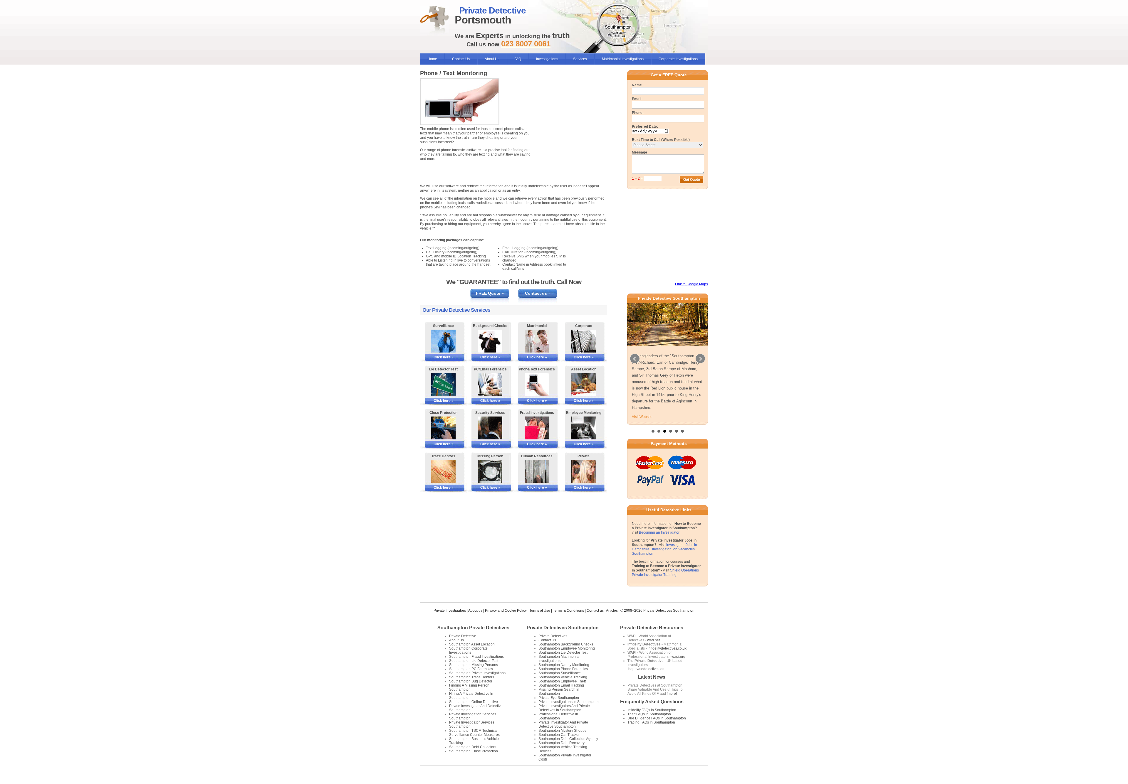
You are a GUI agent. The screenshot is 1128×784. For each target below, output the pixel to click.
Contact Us (461, 59)
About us (475, 610)
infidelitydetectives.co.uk (667, 648)
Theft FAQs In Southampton (649, 714)
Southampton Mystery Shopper (563, 731)
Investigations (547, 59)
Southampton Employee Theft (562, 681)
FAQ (517, 59)
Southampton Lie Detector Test (473, 661)
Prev (634, 358)
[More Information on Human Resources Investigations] (536, 471)
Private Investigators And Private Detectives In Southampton (564, 708)
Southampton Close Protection (473, 751)
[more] (671, 694)
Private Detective (462, 636)
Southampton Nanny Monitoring (563, 665)
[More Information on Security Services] (490, 428)
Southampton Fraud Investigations (476, 657)
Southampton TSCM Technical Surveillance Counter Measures (474, 733)
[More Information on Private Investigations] (583, 471)
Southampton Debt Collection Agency (568, 739)
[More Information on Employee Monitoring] (583, 428)
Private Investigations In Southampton (568, 702)
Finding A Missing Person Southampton (469, 687)
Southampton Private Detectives (473, 627)
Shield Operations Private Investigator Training (665, 572)
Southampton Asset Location (472, 644)
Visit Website (642, 417)
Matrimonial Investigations (623, 59)
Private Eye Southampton (558, 698)
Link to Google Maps (691, 284)
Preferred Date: (645, 126)
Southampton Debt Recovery (561, 743)
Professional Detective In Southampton (558, 716)
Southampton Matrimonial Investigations (559, 659)
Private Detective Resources (651, 627)
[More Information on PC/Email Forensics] (490, 384)
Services (580, 59)
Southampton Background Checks (565, 644)
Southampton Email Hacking (561, 685)
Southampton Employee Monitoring (566, 648)
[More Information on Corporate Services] (583, 341)
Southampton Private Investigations (477, 673)
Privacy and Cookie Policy (506, 610)
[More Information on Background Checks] (490, 341)
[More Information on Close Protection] (443, 428)
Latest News (651, 677)
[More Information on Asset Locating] (583, 384)
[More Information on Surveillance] (443, 341)
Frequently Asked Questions (652, 701)
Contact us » (537, 293)
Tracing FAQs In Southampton (651, 722)
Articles (612, 610)
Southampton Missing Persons (473, 665)
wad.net (653, 640)
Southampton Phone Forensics (563, 669)
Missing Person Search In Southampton (558, 691)
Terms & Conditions (568, 610)
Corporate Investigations (678, 59)
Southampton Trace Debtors (471, 677)
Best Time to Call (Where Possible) (661, 140)
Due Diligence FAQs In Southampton (656, 718)
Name (637, 85)
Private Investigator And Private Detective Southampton (563, 724)
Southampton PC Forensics (471, 669)
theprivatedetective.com (646, 669)
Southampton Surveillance (559, 673)
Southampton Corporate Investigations (468, 650)
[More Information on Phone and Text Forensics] (536, 384)
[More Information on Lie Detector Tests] (443, 384)
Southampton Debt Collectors (472, 747)
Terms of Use (539, 610)
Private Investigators (450, 610)
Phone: (638, 113)
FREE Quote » (490, 293)
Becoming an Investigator (659, 532)
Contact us (595, 610)
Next (700, 358)
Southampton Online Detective (473, 702)
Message (639, 152)
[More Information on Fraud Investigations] (536, 428)
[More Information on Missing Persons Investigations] (490, 471)
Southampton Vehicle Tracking (562, 677)
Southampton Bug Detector (470, 681)
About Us (492, 59)
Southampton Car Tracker (559, 735)
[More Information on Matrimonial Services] (536, 341)
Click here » (444, 357)
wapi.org (678, 657)
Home (432, 59)
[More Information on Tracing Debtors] (443, 471)
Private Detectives (552, 636)
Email (636, 99)
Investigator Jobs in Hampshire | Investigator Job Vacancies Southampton (664, 549)
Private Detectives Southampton (563, 627)
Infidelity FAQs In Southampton (651, 710)
